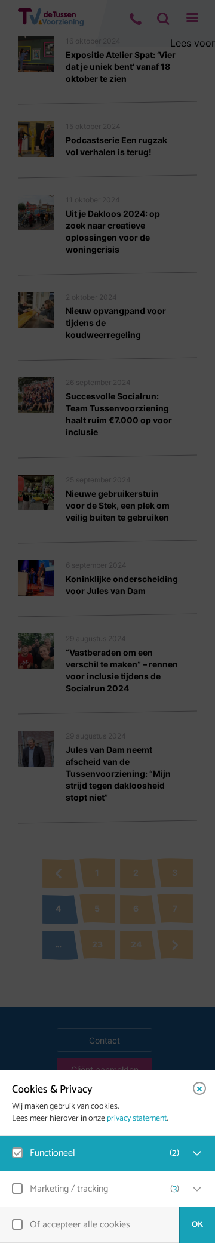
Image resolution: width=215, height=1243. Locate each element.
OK (197, 1225)
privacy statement (137, 1119)
